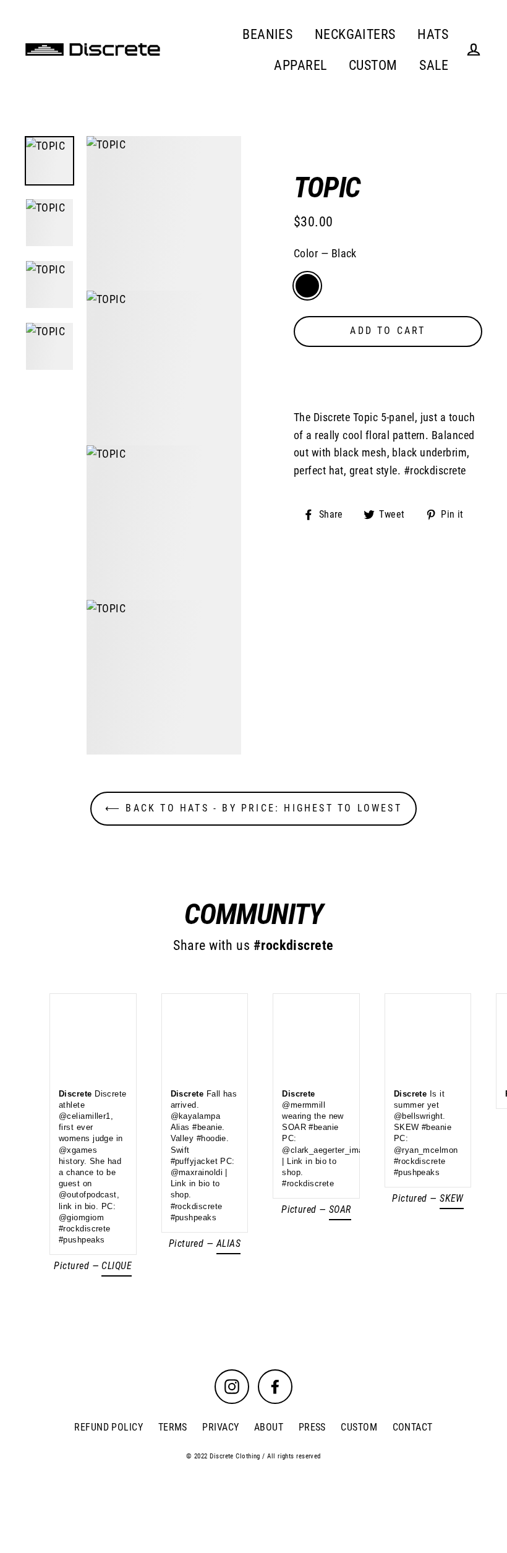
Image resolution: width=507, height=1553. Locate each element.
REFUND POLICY (108, 1427)
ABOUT (268, 1427)
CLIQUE (116, 1266)
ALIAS (228, 1243)
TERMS (172, 1427)
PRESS (312, 1427)
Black (307, 285)
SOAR (340, 1209)
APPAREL (300, 65)
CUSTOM (373, 65)
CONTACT (413, 1427)
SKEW (452, 1198)
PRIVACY (220, 1427)
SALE (433, 65)
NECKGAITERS (355, 34)
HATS (432, 34)
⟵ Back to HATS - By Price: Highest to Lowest (253, 808)
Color (325, 253)
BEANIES (267, 34)
